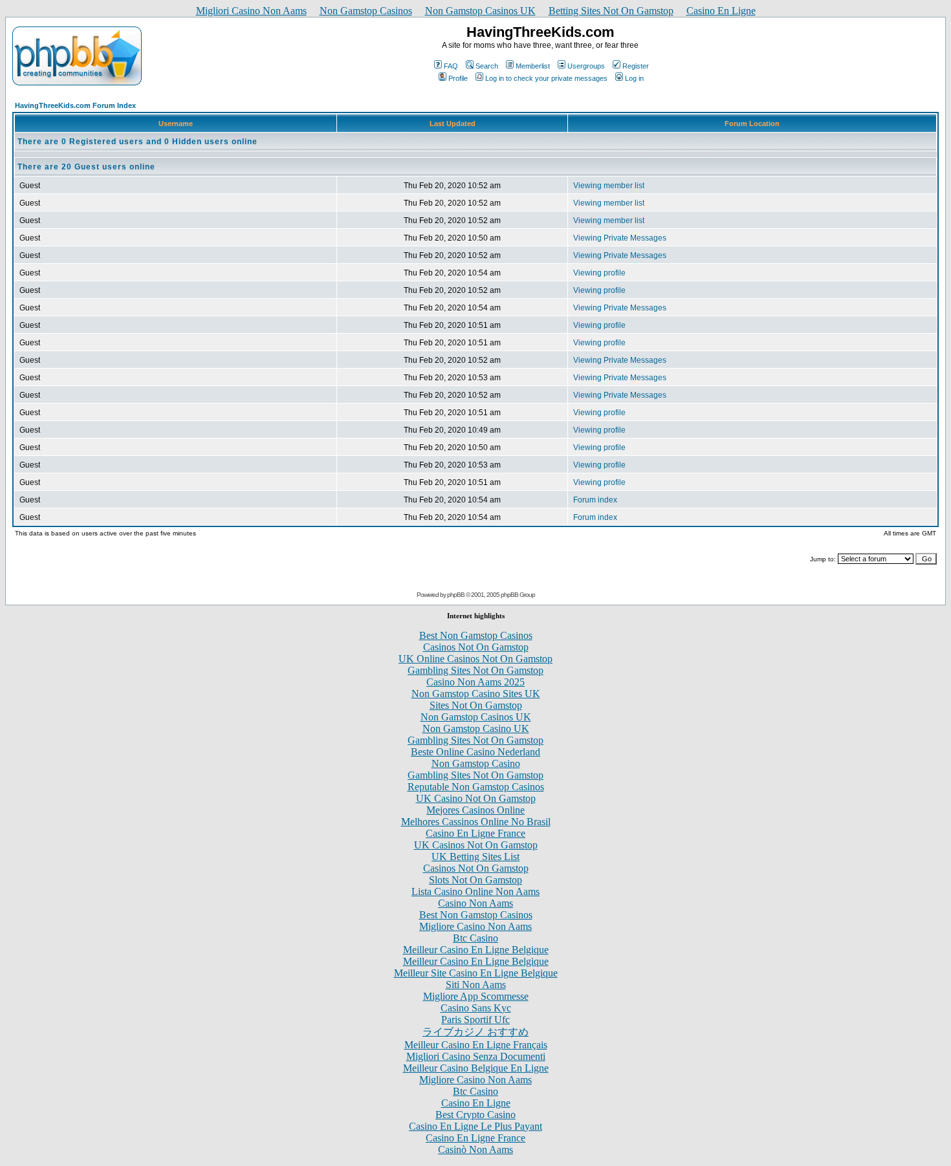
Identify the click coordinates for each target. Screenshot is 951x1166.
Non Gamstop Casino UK (475, 728)
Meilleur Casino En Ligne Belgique (476, 949)
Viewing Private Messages (619, 238)
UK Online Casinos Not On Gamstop (475, 658)
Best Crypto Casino (475, 1114)
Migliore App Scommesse (476, 996)
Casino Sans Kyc (476, 1007)
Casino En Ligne (721, 10)
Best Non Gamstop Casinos (475, 635)
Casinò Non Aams (475, 1149)
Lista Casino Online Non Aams (475, 891)
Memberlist (533, 66)
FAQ (451, 66)
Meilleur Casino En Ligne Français (475, 1044)
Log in (634, 78)
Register (635, 66)
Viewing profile (599, 272)
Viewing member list (608, 185)
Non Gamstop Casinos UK (480, 10)
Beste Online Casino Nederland (475, 751)
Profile (458, 78)
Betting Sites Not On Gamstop (611, 10)
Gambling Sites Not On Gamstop (475, 670)
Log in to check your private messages (546, 78)
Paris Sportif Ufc (475, 1019)
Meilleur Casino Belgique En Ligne (476, 1068)
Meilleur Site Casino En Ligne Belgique (476, 972)
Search (487, 66)
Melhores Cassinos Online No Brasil (476, 821)
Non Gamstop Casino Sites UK (475, 693)
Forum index (595, 499)
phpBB (456, 594)
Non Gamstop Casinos (366, 10)
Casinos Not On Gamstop (476, 647)
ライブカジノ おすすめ (475, 1031)
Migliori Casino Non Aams (251, 10)
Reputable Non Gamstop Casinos (476, 786)
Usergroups (586, 66)
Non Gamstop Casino (476, 763)
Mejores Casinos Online (475, 809)
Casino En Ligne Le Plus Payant (475, 1126)
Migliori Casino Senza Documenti (475, 1056)
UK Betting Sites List (475, 856)
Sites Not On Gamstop (476, 705)
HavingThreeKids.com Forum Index (75, 105)
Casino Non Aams (475, 903)
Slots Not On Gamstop (475, 879)
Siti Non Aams (476, 984)
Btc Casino (475, 938)
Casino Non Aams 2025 (475, 681)
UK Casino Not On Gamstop (476, 798)
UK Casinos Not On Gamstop (476, 844)
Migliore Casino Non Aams (475, 926)
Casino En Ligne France (475, 833)
